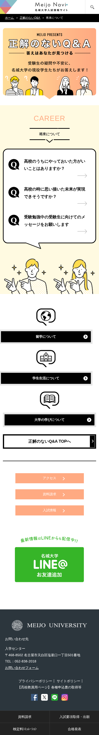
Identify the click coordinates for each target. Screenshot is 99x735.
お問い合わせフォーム (22, 668)
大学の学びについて (49, 420)
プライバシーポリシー (35, 681)
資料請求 (49, 494)
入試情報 (49, 510)
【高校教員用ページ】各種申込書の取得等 (49, 687)
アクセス (49, 478)
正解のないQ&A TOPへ (49, 441)
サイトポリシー (68, 681)
